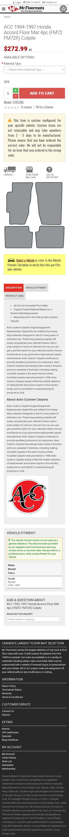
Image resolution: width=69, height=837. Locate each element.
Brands (6, 728)
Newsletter (7, 765)
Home (7, 16)
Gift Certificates (10, 732)
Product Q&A (15, 295)
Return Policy (9, 686)
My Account (8, 754)
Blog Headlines (10, 739)
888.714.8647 (33, 2)
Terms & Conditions (12, 697)
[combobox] (34, 69)
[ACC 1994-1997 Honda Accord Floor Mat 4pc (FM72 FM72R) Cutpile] (34, 215)
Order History (9, 757)
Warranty (6, 693)
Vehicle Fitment (36, 287)
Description (14, 287)
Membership (8, 768)
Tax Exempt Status (11, 689)
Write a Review (44, 107)
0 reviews (26, 107)
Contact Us (51, 2)
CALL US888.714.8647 (52, 176)
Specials (6, 736)
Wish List (7, 761)
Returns (6, 714)
